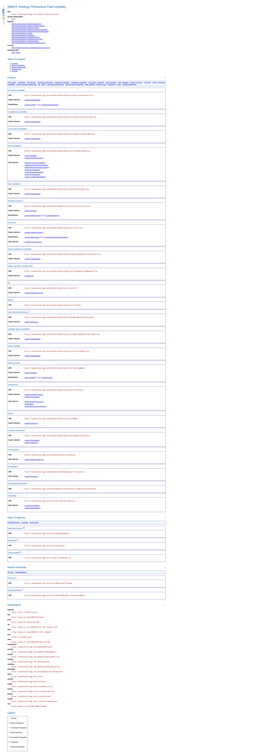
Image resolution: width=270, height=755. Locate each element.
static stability (90, 84)
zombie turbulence (129, 84)
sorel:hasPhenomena (33, 216)
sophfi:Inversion (30, 211)
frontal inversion (136, 82)
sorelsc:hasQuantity (32, 237)
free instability (123, 82)
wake (119, 84)
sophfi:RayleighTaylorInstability (36, 165)
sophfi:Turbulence (31, 322)
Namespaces (17, 69)
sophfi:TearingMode (32, 506)
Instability (21, 82)
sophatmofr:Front (52, 216)
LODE (3, 14)
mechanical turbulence (55, 84)
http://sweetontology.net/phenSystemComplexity (29, 30)
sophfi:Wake (29, 404)
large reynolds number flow (27, 84)
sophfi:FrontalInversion (33, 242)
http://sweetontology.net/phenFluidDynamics (28, 26)
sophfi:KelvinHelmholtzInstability (37, 168)
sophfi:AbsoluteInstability (34, 172)
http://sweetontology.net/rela (22, 33)
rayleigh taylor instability (74, 84)
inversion (147, 82)
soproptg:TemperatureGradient (56, 237)
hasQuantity (34, 522)
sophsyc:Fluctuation (32, 397)
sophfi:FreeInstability (32, 175)
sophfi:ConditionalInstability (35, 177)
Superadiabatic (21, 572)
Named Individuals (19, 67)
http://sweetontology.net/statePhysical (26, 37)
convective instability (96, 82)
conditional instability (79, 82)
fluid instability (111, 82)
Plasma (11, 572)
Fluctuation (12, 82)
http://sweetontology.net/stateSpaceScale (27, 39)
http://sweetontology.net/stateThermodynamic (28, 43)
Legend (14, 71)
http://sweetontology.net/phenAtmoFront (26, 24)
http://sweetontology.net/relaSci (23, 35)
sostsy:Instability (31, 156)
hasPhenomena (14, 522)
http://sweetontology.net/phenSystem (25, 28)
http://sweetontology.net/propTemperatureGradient (30, 31)
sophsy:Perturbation (32, 440)
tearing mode (101, 84)
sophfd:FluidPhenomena (34, 158)
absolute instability (62, 82)
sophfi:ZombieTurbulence (34, 402)
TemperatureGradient (45, 82)
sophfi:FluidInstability (32, 100)
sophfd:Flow (29, 276)
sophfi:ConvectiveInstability (35, 163)
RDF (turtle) (16, 52)
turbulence (112, 84)
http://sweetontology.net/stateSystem (25, 41)
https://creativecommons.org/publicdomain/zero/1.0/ (31, 48)
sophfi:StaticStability (32, 170)
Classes (15, 63)
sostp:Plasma (47, 378)
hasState (24, 522)
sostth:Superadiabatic (50, 105)
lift (39, 84)
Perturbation (31, 82)
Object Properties (18, 65)
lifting (43, 84)
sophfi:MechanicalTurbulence (36, 406)
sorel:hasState (30, 105)
